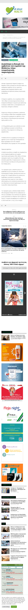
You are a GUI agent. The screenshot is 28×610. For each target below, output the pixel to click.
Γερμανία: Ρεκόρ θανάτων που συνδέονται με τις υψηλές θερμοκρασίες (18, 557)
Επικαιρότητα (5, 59)
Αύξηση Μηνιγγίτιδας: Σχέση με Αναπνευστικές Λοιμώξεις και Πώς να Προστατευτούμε (14, 218)
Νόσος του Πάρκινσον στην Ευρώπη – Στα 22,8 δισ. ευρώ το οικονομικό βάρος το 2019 (18, 337)
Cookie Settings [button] (6, 606)
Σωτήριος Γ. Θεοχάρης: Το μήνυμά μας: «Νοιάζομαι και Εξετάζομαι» (18, 489)
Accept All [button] (14, 606)
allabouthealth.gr (16, 61)
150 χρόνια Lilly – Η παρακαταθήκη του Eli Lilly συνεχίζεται (17, 509)
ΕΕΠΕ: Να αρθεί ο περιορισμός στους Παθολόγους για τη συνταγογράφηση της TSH (18, 535)
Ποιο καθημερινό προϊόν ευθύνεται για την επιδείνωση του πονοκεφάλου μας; (14, 211)
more (26, 78)
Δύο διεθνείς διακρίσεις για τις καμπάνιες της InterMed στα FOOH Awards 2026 (18, 502)
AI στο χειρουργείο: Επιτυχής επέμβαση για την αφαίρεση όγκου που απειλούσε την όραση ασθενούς (13, 250)
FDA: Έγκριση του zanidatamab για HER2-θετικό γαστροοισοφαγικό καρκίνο (18, 550)
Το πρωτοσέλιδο (14, 59)
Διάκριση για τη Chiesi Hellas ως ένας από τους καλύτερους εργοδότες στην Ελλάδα (18, 516)
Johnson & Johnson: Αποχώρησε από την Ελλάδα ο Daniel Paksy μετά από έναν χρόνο (18, 543)
